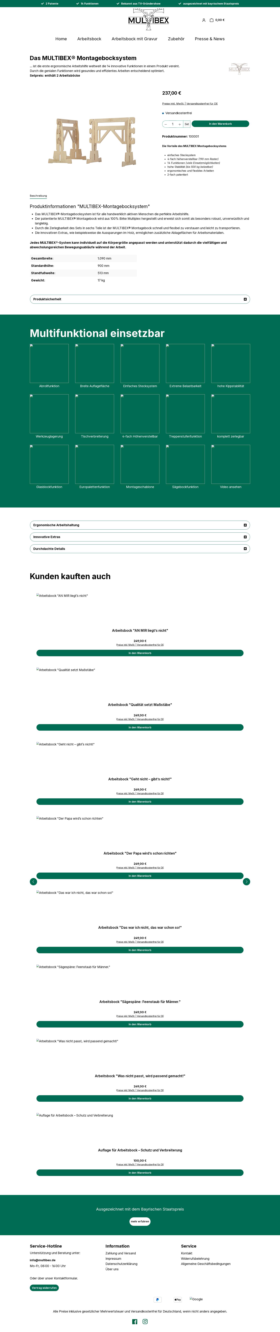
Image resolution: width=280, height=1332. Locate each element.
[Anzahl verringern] (165, 124)
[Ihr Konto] (204, 20)
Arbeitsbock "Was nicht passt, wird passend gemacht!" (140, 1076)
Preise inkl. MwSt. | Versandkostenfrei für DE (190, 103)
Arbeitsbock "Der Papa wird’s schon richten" (140, 853)
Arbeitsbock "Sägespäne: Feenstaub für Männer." (140, 1002)
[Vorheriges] (33, 881)
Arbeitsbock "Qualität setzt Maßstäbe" (140, 705)
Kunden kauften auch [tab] (70, 576)
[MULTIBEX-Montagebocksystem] (92, 138)
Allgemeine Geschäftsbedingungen (206, 1264)
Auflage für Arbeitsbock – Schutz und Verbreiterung (140, 1150)
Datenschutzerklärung (121, 1264)
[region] (93, 138)
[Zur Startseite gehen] (111, 19)
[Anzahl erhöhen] (179, 124)
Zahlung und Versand (120, 1253)
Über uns (112, 1269)
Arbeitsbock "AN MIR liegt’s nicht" (140, 630)
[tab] (38, 196)
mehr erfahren (140, 1221)
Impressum (113, 1259)
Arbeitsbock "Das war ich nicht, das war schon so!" (140, 928)
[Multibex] (239, 69)
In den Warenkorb (220, 123)
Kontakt (186, 1253)
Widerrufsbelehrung (195, 1259)
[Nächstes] (246, 881)
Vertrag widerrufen (44, 1287)
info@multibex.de (42, 1260)
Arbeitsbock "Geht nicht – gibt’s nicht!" (140, 779)
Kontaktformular (65, 1278)
